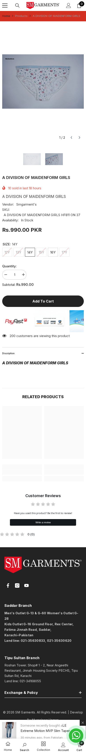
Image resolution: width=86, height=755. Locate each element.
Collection (43, 749)
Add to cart (43, 301)
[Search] (17, 5)
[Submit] (69, 650)
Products (21, 16)
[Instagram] (17, 585)
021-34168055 (30, 681)
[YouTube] (26, 585)
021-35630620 (59, 640)
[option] (43, 81)
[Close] (83, 723)
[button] (71, 137)
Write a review (43, 522)
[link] (22, 472)
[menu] (4, 5)
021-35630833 (33, 640)
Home (6, 16)
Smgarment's (26, 204)
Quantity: (9, 266)
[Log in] (68, 5)
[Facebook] (7, 585)
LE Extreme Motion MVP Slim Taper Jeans (45, 730)
